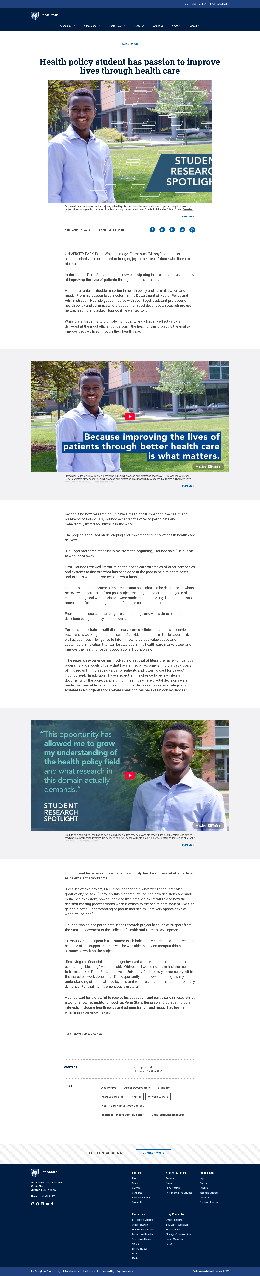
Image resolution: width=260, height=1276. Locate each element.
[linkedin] (172, 230)
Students (164, 1087)
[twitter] (162, 230)
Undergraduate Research (168, 1114)
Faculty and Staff (112, 1096)
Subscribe (152, 1153)
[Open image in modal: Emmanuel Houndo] (130, 141)
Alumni (136, 1096)
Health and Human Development (122, 1105)
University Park (158, 1096)
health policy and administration (122, 1114)
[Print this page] (192, 230)
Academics (130, 44)
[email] (182, 230)
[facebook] (152, 230)
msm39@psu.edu (142, 1067)
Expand (187, 216)
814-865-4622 (154, 1071)
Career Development (136, 1087)
